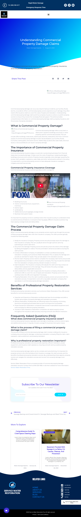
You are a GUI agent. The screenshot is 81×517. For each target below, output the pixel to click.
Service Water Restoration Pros (20, 367)
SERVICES (37, 492)
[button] (48, 14)
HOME (35, 487)
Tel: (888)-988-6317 (14, 5)
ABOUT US (37, 490)
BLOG (35, 494)
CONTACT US (38, 497)
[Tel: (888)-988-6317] (5, 5)
